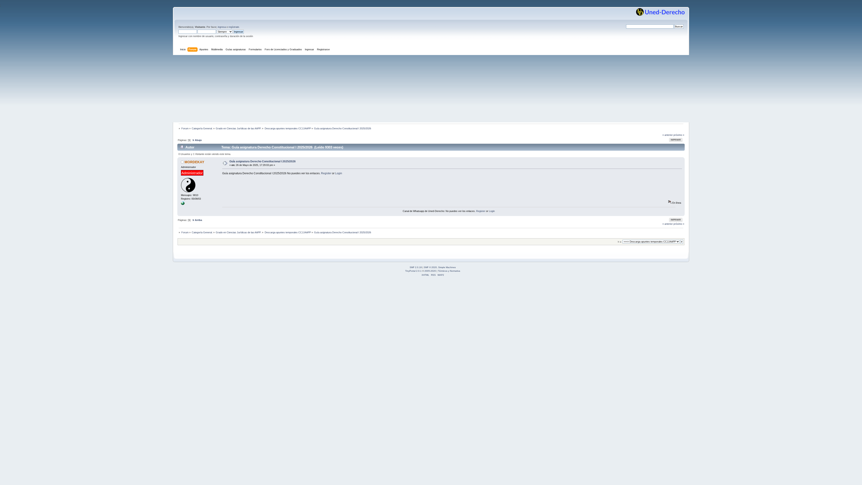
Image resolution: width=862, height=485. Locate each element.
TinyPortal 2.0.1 (413, 271)
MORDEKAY (194, 162)
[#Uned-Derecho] (183, 204)
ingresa (222, 27)
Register (326, 173)
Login (338, 173)
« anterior (667, 135)
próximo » (678, 135)
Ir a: (620, 241)
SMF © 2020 (430, 267)
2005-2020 (430, 271)
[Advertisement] (431, 88)
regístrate (234, 27)
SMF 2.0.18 (416, 267)
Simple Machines (447, 267)
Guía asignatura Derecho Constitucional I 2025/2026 (262, 161)
